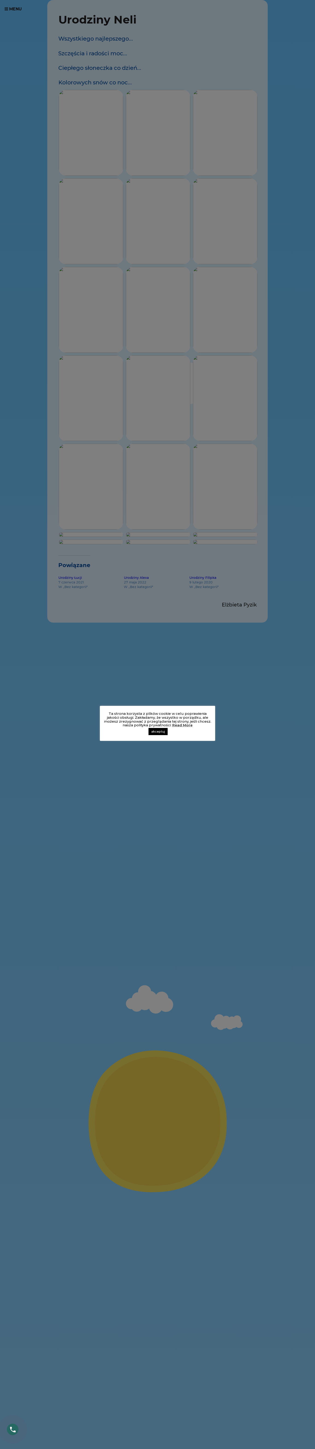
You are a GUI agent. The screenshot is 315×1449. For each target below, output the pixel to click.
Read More (182, 725)
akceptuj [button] (158, 731)
